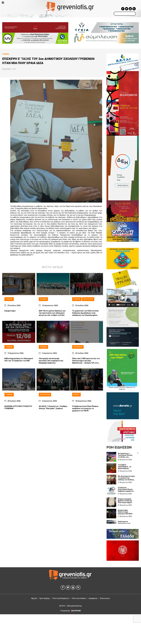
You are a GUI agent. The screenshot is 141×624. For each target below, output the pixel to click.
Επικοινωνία (105, 598)
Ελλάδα (43, 299)
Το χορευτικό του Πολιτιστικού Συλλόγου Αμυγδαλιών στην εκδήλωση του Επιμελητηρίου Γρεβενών (85, 313)
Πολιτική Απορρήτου (60, 598)
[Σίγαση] (132, 305)
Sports (76, 395)
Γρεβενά (9, 299)
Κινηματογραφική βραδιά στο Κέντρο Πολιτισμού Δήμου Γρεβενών (125, 500)
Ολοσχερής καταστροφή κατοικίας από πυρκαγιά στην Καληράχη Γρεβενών (51, 360)
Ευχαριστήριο (10, 311)
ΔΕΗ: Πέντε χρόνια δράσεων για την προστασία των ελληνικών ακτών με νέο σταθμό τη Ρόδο (52, 313)
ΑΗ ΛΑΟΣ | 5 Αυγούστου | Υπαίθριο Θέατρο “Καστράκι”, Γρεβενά (53, 407)
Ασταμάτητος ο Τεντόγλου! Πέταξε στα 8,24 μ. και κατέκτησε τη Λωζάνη (126, 455)
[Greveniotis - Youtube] (130, 8)
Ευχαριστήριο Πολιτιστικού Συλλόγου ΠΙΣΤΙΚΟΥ (125, 512)
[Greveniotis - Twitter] (126, 8)
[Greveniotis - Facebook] (122, 8)
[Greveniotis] (70, 7)
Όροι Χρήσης (45, 598)
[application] (123, 298)
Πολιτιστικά (88, 299)
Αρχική (34, 598)
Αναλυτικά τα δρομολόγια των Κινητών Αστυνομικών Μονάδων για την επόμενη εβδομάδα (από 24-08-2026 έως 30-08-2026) (126, 523)
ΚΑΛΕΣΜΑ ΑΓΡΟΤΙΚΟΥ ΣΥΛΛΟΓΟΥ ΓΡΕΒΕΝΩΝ (18, 407)
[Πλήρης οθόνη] (136, 305)
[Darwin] (75, 610)
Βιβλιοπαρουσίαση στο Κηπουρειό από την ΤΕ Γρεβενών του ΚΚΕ (18, 359)
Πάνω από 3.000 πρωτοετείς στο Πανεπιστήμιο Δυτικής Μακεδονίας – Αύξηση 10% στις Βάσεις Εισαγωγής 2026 (86, 360)
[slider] (121, 304)
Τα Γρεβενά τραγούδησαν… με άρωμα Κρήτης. (124, 466)
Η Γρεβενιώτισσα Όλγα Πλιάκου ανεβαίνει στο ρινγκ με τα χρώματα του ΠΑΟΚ (85, 408)
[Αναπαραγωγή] (109, 305)
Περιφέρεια (77, 347)
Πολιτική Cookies (79, 598)
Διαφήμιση (93, 598)
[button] (122, 298)
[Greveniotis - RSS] (134, 8)
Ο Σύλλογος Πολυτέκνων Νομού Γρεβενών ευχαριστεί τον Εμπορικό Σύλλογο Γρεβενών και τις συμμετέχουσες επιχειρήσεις (126, 489)
